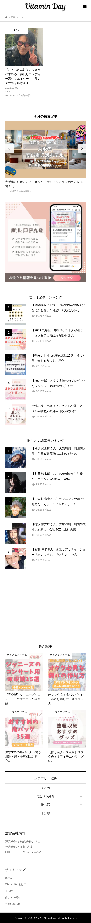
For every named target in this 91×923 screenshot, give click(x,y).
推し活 (45, 805)
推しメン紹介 (45, 796)
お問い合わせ (12, 904)
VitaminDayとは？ (15, 884)
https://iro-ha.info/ (27, 852)
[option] (45, 157)
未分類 (45, 813)
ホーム (9, 877)
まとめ (45, 788)
